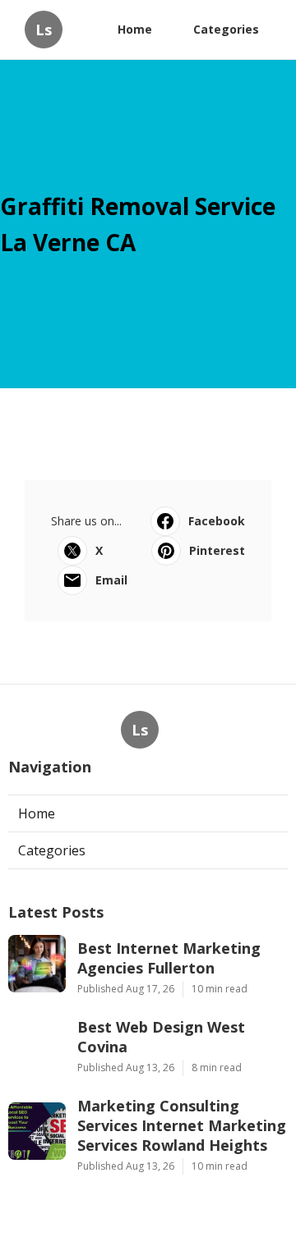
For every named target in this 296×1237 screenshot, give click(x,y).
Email (111, 580)
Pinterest (217, 550)
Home (135, 29)
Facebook (216, 521)
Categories (226, 29)
